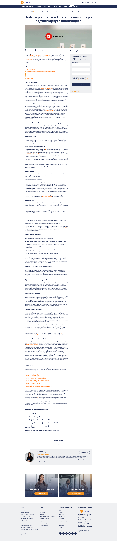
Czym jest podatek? (31, 69)
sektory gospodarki (30, 187)
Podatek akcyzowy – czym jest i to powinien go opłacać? (38, 374)
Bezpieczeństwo (43, 514)
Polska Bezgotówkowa (25, 533)
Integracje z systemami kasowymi (28, 520)
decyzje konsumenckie (47, 196)
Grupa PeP (61, 512)
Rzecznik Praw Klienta (44, 523)
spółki (65, 227)
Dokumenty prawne (44, 525)
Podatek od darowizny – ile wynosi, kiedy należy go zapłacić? (38, 381)
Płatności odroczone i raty (26, 525)
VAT (40, 55)
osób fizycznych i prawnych (46, 88)
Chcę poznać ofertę (76, 493)
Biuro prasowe (62, 516)
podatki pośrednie (28, 59)
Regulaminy (61, 525)
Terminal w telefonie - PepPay (27, 514)
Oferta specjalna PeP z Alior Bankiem (28, 531)
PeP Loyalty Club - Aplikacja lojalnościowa (29, 529)
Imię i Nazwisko (75, 62)
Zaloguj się (85, 2)
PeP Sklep (72, 6)
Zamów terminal (81, 84)
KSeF (77, 6)
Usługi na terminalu (25, 521)
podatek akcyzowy (47, 55)
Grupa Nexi (61, 514)
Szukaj (91, 2)
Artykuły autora (84, 452)
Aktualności (61, 518)
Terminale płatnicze (25, 510)
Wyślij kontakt (41, 493)
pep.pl (38, 397)
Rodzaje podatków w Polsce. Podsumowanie (36, 76)
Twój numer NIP (75, 71)
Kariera (60, 6)
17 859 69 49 (75, 91)
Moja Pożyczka (24, 523)
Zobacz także (30, 78)
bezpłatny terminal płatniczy (41, 334)
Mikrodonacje (23, 534)
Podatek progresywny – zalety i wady (34, 385)
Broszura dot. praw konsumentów (47, 520)
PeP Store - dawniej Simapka (27, 527)
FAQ (41, 510)
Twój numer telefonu (76, 67)
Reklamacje (42, 521)
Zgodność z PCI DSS (44, 512)
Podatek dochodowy (34, 55)
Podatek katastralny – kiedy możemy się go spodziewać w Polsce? (40, 377)
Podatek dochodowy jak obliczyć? (33, 375)
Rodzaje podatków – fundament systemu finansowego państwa (41, 71)
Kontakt (66, 6)
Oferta (54, 6)
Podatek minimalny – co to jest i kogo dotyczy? (36, 378)
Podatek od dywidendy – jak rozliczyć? (34, 383)
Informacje (61, 523)
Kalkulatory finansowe (44, 518)
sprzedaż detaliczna (49, 110)
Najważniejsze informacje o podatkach (35, 74)
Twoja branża (47, 6)
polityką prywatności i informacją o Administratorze (80, 79)
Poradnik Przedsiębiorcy (40, 11)
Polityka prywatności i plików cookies (47, 516)
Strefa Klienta (62, 520)
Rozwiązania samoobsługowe (27, 518)
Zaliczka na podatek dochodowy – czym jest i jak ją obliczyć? (39, 386)
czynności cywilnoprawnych (32, 344)
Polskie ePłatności (29, 11)
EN (95, 2)
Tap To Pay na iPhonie (25, 516)
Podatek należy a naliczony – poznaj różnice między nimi (38, 380)
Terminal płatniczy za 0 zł (27, 6)
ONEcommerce (38, 6)
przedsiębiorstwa (36, 87)
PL (92, 2)
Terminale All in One (25, 512)
